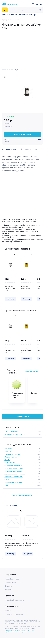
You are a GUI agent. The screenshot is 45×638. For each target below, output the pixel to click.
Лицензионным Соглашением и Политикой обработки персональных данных (19, 631)
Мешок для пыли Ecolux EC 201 (26, 288)
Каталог (5, 15)
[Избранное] (33, 4)
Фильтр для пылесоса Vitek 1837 (10, 288)
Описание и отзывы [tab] (10, 149)
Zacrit (6, 139)
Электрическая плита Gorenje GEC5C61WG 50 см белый (13, 545)
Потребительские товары (27, 15)
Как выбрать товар (12, 579)
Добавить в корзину (22, 134)
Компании (13, 15)
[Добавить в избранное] (16, 70)
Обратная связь (10, 582)
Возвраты (8, 589)
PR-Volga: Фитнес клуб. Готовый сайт (30, 544)
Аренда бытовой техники (11, 20)
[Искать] (40, 9)
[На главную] (5, 4)
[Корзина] (37, 4)
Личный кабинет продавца (14, 600)
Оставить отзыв (22, 417)
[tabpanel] (22, 163)
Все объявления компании (22, 495)
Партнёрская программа (14, 614)
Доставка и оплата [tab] (29, 149)
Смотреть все (30, 371)
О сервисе (8, 586)
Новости (8, 611)
